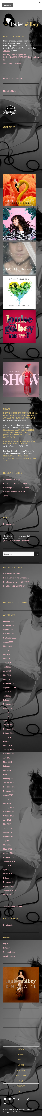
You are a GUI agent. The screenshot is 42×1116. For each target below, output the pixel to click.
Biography (21, 1076)
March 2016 (7, 745)
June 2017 (7, 717)
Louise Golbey (7, 63)
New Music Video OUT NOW (14, 492)
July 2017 (7, 712)
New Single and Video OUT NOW (16, 488)
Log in (5, 944)
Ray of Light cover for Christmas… (16, 483)
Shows (6, 409)
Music (21, 1060)
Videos (21, 1065)
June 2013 (7, 799)
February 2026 (8, 621)
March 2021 (7, 659)
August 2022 (8, 642)
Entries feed (7, 948)
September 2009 (9, 890)
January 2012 (8, 828)
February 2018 (8, 700)
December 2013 (9, 787)
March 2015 (7, 762)
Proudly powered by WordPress (13, 1112)
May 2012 (7, 824)
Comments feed (9, 952)
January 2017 (8, 725)
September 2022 (9, 638)
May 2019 (7, 675)
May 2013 (7, 803)
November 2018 (9, 683)
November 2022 (9, 634)
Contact (21, 1086)
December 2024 (9, 625)
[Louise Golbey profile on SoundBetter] (10, 115)
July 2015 (7, 758)
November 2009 (9, 882)
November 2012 (9, 812)
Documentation (9, 524)
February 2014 (8, 778)
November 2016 (9, 729)
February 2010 (8, 878)
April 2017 (7, 721)
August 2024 (8, 630)
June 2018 (7, 692)
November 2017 (9, 704)
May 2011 (7, 845)
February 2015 (8, 766)
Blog (21, 1091)
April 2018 (7, 696)
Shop (21, 1081)
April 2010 (7, 870)
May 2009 (7, 894)
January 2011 (8, 853)
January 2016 (8, 750)
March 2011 (7, 849)
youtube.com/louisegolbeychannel (16, 541)
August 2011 (8, 836)
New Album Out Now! (11, 479)
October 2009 (8, 886)
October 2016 (8, 733)
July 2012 (7, 820)
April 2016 (7, 741)
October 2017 (8, 708)
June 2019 (7, 671)
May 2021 (7, 654)
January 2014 (8, 783)
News (21, 1049)
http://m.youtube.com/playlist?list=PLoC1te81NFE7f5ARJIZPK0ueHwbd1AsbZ (21, 57)
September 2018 (9, 688)
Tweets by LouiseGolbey (12, 906)
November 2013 (9, 791)
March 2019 (7, 679)
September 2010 (9, 861)
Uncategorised (8, 925)
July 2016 (7, 737)
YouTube (6, 50)
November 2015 (9, 754)
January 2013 (8, 807)
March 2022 (7, 646)
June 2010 (7, 865)
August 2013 (8, 795)
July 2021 (7, 650)
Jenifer (5, 496)
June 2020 (7, 663)
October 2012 (8, 816)
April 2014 (7, 774)
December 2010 (9, 857)
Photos (21, 1070)
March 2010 (7, 874)
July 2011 (7, 841)
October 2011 (8, 832)
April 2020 (7, 667)
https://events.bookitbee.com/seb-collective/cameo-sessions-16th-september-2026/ (19, 458)
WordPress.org (9, 956)
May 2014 (7, 770)
